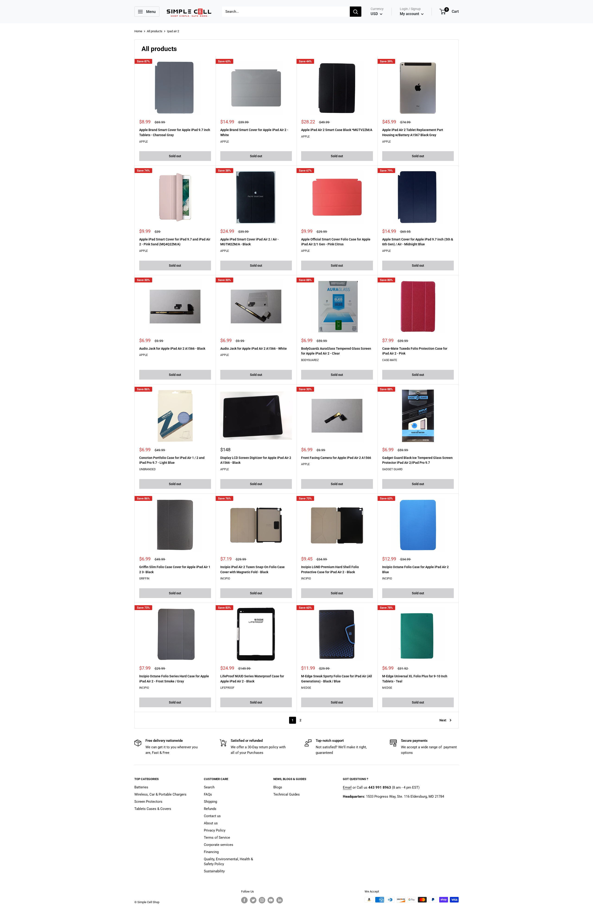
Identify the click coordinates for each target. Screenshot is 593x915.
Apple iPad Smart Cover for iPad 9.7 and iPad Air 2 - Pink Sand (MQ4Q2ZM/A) (174, 241)
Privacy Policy (214, 830)
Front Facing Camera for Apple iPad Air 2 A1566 (336, 458)
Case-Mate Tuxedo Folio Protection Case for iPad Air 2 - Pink (414, 351)
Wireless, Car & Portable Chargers (160, 794)
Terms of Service (217, 837)
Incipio (225, 578)
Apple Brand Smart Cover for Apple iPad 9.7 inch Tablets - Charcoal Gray (174, 132)
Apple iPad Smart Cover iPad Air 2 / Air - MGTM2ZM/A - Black (249, 241)
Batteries (141, 787)
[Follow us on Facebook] (244, 900)
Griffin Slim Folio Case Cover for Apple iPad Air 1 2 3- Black (174, 569)
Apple (143, 141)
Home (138, 31)
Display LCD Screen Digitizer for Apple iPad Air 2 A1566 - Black (255, 460)
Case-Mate (389, 360)
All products (154, 31)
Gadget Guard (392, 469)
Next (442, 720)
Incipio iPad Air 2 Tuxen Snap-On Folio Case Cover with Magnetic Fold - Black (252, 569)
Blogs (277, 787)
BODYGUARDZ (310, 360)
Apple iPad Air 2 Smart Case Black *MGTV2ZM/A (336, 130)
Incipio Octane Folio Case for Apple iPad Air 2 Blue (415, 569)
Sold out (175, 156)
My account (410, 14)
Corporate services (218, 845)
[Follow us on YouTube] (271, 900)
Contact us (212, 816)
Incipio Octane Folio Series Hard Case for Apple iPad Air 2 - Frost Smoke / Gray (174, 678)
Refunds (210, 809)
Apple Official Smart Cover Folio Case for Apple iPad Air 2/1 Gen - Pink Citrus (335, 241)
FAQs (208, 794)
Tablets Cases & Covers (152, 809)
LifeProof (227, 687)
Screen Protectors (148, 802)
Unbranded (147, 469)
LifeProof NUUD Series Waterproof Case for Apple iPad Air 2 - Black (252, 678)
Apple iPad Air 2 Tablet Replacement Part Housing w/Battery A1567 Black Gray (412, 132)
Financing (211, 852)
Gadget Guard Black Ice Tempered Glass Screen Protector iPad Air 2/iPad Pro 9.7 (417, 460)
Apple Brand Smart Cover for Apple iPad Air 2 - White (254, 132)
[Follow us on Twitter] (253, 900)
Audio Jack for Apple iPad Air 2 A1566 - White (253, 348)
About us (211, 823)
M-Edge (306, 687)
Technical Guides (286, 794)
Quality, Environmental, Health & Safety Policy (228, 861)
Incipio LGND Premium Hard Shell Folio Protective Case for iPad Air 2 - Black (330, 569)
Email (347, 787)
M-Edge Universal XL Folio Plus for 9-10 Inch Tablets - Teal (414, 678)
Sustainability (214, 871)
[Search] (355, 11)
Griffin (144, 578)
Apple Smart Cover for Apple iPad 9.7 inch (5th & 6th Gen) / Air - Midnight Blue (417, 241)
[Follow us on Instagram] (262, 900)
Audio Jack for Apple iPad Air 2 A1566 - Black (172, 348)
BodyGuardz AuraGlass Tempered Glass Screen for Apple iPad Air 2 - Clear (336, 351)
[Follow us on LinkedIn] (279, 900)
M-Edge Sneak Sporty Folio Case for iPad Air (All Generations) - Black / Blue (336, 678)
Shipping (210, 802)
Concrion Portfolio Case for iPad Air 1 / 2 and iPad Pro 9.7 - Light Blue (172, 460)
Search (209, 787)
